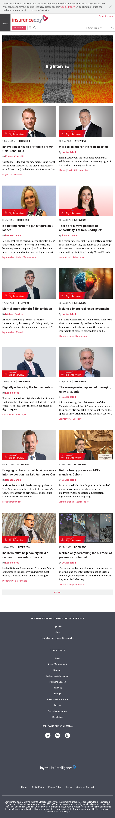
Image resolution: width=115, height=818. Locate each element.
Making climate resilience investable (84, 309)
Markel (19, 332)
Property (6, 581)
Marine (62, 170)
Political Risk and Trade (57, 699)
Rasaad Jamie (13, 235)
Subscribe (19, 28)
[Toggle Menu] (5, 18)
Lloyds (5, 174)
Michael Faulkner (15, 314)
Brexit (57, 658)
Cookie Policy (67, 6)
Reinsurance (16, 174)
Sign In (30, 28)
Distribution (15, 502)
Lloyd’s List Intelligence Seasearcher (57, 638)
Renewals (57, 688)
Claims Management (26, 257)
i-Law (57, 632)
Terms (69, 787)
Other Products (106, 16)
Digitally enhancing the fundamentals (27, 387)
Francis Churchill (14, 156)
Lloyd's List (58, 626)
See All (57, 592)
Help (34, 28)
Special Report (82, 502)
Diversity (57, 670)
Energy (57, 693)
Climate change (66, 336)
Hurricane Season (57, 682)
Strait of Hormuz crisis (77, 170)
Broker (5, 502)
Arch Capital (22, 414)
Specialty (77, 419)
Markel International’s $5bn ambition (27, 309)
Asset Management (57, 664)
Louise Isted (69, 152)
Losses (57, 705)
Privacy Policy (54, 787)
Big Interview (8, 257)
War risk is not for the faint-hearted (83, 147)
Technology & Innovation (57, 676)
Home (24, 787)
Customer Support (85, 787)
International (65, 257)
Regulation (57, 717)
